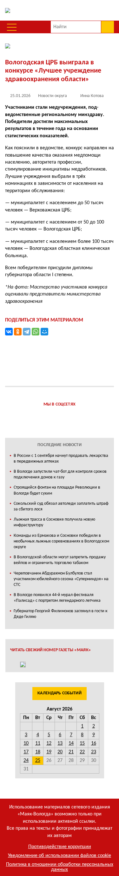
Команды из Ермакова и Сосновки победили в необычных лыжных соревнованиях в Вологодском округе (61, 541)
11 (37, 743)
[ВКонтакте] (9, 331)
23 (93, 752)
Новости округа (52, 96)
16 (93, 743)
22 (82, 752)
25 (37, 760)
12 (48, 743)
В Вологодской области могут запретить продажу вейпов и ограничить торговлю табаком (60, 560)
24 (26, 760)
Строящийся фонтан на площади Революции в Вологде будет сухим (57, 490)
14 (71, 743)
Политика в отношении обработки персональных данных (59, 867)
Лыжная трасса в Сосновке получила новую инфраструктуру (54, 522)
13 (60, 743)
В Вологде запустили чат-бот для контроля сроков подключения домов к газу (60, 474)
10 (26, 743)
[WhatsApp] (35, 331)
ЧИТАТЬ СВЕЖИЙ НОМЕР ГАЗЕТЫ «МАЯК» (50, 650)
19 (48, 752)
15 (82, 743)
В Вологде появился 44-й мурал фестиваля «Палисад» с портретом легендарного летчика (57, 598)
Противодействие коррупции (59, 846)
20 (60, 752)
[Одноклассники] (18, 331)
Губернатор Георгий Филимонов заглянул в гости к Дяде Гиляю (61, 614)
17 (26, 752)
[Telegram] (26, 331)
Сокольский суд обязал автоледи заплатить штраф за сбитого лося (61, 506)
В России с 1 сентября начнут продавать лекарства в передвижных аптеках (61, 458)
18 (37, 752)
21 (71, 752)
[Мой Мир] (44, 331)
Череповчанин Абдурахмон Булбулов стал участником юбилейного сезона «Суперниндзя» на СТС (61, 579)
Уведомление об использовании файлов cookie (59, 855)
